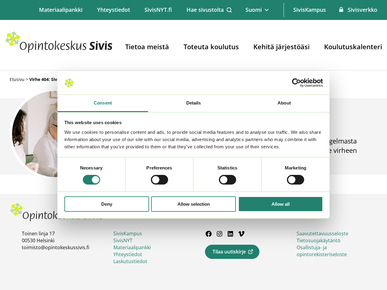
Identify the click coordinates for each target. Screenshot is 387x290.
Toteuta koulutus (211, 46)
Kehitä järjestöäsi (281, 46)
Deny (106, 204)
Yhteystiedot (113, 9)
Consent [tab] (103, 102)
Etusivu (17, 79)
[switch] (159, 180)
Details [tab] (193, 102)
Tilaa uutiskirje (229, 251)
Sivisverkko (362, 9)
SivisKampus (309, 9)
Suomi (254, 9)
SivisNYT (122, 240)
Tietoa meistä (147, 46)
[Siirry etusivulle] (59, 51)
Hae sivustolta (205, 9)
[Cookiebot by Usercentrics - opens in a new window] (296, 82)
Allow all (281, 204)
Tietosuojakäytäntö (318, 240)
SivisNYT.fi (158, 9)
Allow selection (193, 204)
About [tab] (284, 102)
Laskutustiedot (130, 261)
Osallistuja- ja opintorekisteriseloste (322, 251)
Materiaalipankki (61, 9)
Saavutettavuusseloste (322, 233)
